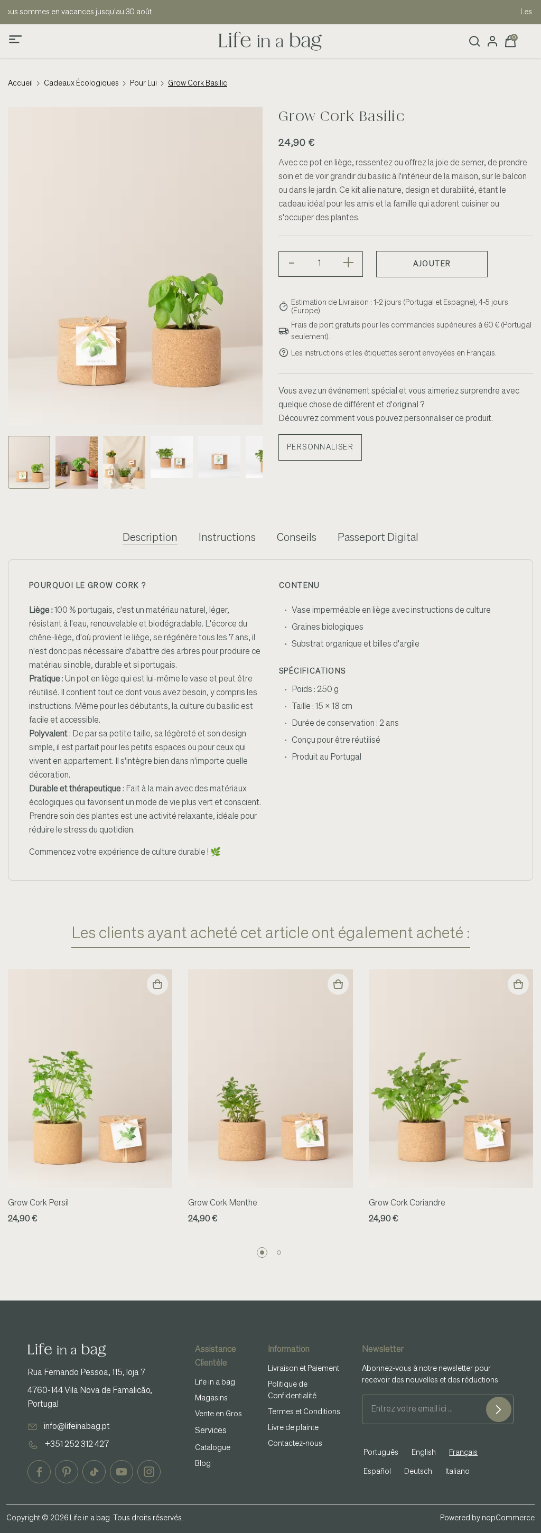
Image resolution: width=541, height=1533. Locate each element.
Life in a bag (215, 1382)
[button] (262, 1252)
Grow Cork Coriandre (407, 1203)
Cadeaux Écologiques (81, 83)
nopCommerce (508, 1518)
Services (211, 1431)
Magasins (211, 1398)
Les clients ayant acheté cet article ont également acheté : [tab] (270, 934)
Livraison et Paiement (303, 1368)
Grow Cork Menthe (222, 1203)
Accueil (20, 83)
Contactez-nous (295, 1443)
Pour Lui (143, 83)
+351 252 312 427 (77, 1445)
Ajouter (432, 264)
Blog (203, 1463)
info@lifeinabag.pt (77, 1427)
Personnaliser (320, 447)
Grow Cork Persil (38, 1203)
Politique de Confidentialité (292, 1390)
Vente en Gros (218, 1414)
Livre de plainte (293, 1428)
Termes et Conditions (304, 1412)
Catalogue (212, 1448)
